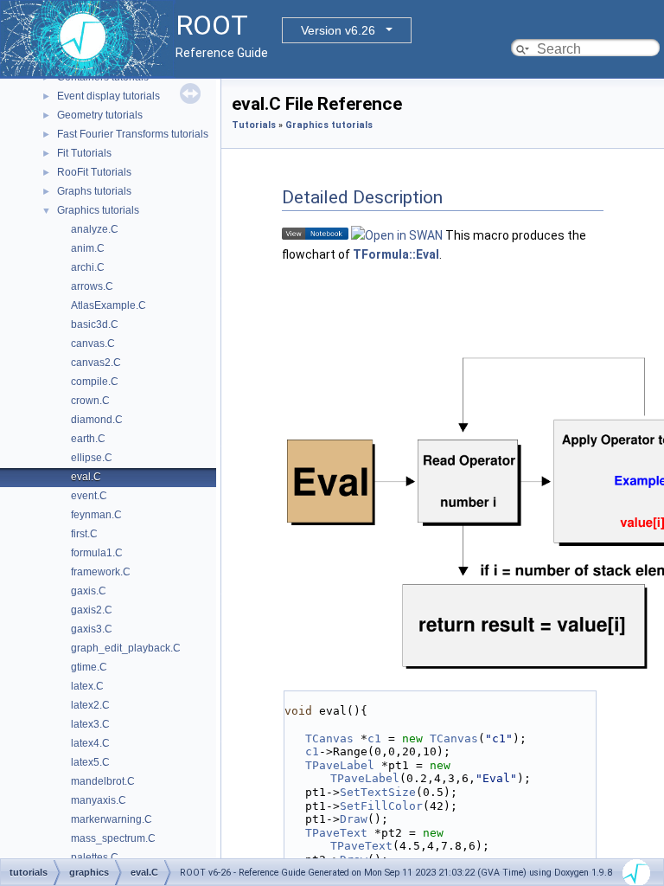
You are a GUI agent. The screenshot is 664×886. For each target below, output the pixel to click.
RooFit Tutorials (94, 172)
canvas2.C (96, 362)
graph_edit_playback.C (126, 648)
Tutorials (254, 125)
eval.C (86, 477)
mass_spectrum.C (113, 838)
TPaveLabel (339, 765)
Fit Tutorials (84, 153)
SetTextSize (378, 792)
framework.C (101, 572)
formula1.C (97, 553)
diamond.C (97, 420)
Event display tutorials (108, 96)
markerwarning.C (111, 819)
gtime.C (89, 667)
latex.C (87, 686)
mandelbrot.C (103, 781)
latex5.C (90, 762)
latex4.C (90, 743)
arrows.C (92, 286)
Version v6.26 (338, 30)
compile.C (94, 382)
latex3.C (90, 724)
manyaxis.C (98, 800)
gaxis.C (88, 591)
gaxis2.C (91, 610)
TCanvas (329, 738)
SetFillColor (381, 805)
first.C (84, 534)
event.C (89, 496)
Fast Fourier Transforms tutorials (132, 134)
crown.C (90, 401)
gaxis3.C (91, 629)
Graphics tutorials (98, 210)
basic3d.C (94, 324)
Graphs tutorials (94, 191)
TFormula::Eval (396, 254)
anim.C (88, 248)
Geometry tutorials (100, 115)
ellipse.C (91, 458)
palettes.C (94, 857)
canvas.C (93, 343)
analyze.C (94, 229)
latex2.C (90, 705)
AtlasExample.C (108, 305)
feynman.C (96, 515)
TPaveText (336, 832)
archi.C (88, 267)
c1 (374, 738)
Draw (353, 818)
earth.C (88, 439)
